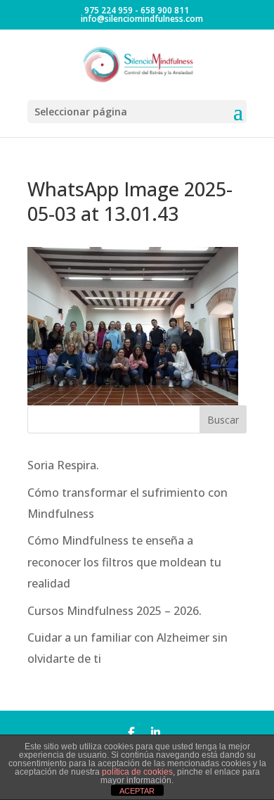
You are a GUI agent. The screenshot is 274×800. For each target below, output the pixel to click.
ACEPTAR (137, 791)
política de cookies (137, 772)
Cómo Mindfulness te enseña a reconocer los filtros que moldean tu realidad (124, 562)
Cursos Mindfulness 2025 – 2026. (114, 610)
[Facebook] (131, 731)
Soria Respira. (63, 465)
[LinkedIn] (155, 731)
